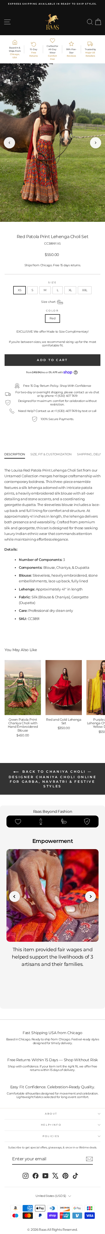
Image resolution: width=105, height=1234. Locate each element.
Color (52, 310)
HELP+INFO (51, 1124)
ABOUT (51, 1113)
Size (52, 282)
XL (70, 290)
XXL (84, 290)
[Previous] (9, 142)
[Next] (95, 142)
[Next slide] (90, 896)
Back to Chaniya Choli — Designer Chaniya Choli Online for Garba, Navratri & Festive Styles (52, 778)
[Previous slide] (14, 896)
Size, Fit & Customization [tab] (51, 454)
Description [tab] (14, 454)
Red (52, 318)
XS (19, 290)
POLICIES (51, 1136)
